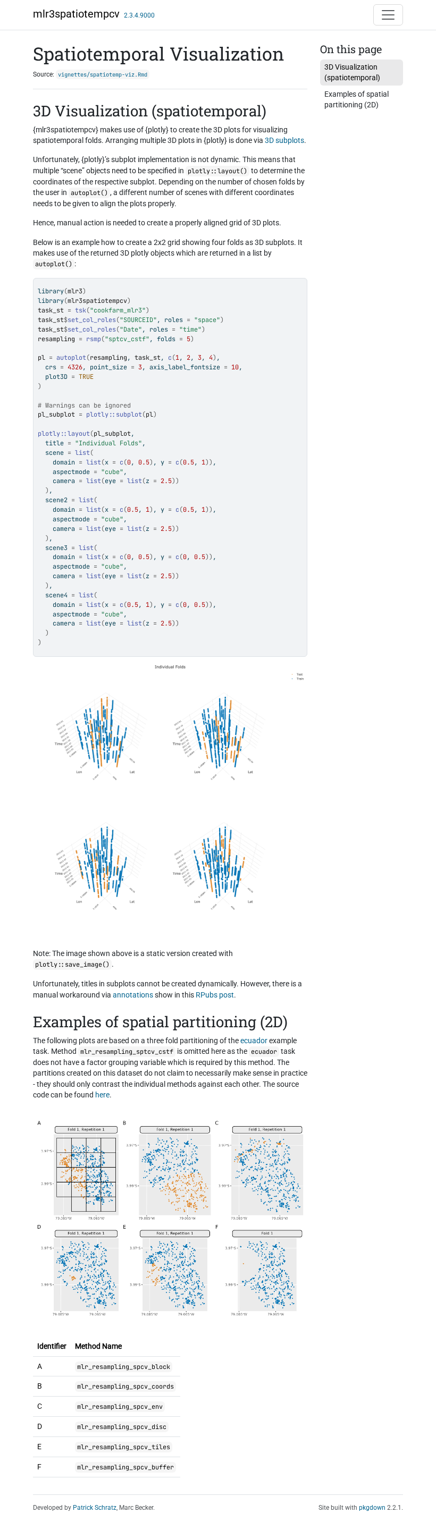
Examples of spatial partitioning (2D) (356, 99)
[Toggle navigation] (388, 15)
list (82, 453)
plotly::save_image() (72, 964)
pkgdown (372, 1507)
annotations (133, 995)
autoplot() (89, 193)
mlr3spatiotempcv (76, 13)
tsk (80, 310)
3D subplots (284, 140)
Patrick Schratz (94, 1507)
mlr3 (75, 291)
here (102, 1095)
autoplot (71, 357)
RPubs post (215, 995)
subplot (129, 414)
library (51, 291)
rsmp (93, 339)
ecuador (253, 1040)
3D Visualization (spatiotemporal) (352, 72)
